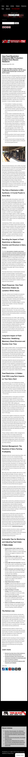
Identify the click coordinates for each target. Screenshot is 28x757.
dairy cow (6, 70)
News (7, 6)
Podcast (18, 6)
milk (23, 80)
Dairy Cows (8, 545)
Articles (12, 6)
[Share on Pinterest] (9, 669)
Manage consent (20, 755)
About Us (8, 9)
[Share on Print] (16, 669)
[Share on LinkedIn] (13, 669)
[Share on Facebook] (3, 669)
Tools (3, 9)
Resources (23, 6)
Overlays (24, 680)
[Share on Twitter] (6, 669)
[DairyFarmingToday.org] (17, 526)
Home (3, 6)
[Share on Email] (19, 669)
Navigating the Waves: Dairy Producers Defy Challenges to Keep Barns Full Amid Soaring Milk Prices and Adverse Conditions (15, 658)
